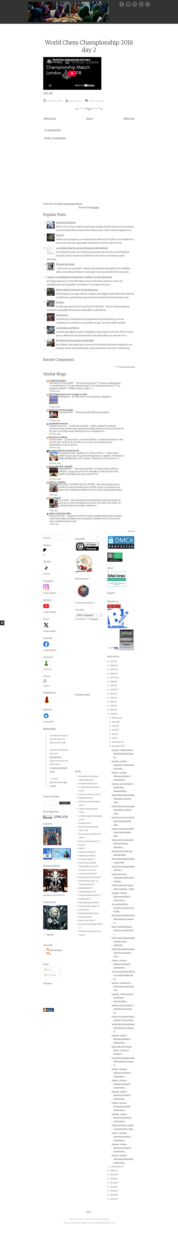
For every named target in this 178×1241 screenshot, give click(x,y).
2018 (112, 714)
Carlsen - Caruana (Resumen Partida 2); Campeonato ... (121, 776)
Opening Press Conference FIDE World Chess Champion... (123, 843)
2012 (112, 689)
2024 (112, 1191)
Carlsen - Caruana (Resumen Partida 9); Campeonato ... (121, 1106)
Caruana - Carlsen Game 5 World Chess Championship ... (122, 997)
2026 (112, 1199)
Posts (48, 970)
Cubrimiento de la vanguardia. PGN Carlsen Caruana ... (123, 877)
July (113, 738)
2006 (112, 665)
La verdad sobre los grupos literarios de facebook (82, 248)
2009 (112, 677)
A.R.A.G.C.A (88, 1219)
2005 (112, 661)
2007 (112, 669)
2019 (112, 1171)
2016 (112, 706)
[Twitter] (135, 4)
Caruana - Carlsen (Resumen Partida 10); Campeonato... (121, 1117)
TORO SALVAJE (57, 380)
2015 (112, 702)
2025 (112, 1195)
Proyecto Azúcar (58, 437)
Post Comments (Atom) (69, 203)
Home (89, 118)
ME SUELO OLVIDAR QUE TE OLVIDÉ (77, 484)
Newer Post (50, 118)
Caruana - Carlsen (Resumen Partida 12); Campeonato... (122, 1147)
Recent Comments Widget (127, 367)
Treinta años (56, 439)
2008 (112, 673)
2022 (112, 1183)
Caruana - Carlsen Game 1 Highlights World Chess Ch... (122, 753)
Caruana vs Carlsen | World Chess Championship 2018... (123, 821)
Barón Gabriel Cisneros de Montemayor (77, 289)
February (116, 718)
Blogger (95, 207)
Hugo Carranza (75, 101)
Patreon (50, 934)
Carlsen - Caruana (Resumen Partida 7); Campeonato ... (121, 1084)
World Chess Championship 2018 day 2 (89, 46)
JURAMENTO (65, 468)
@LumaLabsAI (55, 757)
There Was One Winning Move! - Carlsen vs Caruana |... (122, 1050)
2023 (112, 1187)
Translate (94, 619)
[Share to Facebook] (51, 93)
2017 (112, 710)
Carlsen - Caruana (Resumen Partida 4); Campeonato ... (121, 964)
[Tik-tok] (147, 4)
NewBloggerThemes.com (105, 1223)
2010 (112, 681)
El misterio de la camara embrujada (75, 340)
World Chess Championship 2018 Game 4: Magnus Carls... (123, 952)
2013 (112, 694)
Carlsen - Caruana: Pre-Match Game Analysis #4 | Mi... (123, 986)
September (116, 742)
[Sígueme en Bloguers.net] (118, 627)
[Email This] (44, 93)
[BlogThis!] (46, 93)
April (114, 726)
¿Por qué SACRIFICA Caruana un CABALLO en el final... (123, 907)
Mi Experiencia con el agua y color (68, 394)
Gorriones (64, 500)
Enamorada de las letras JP (64, 450)
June (114, 734)
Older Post (128, 118)
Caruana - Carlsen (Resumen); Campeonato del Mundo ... (123, 764)
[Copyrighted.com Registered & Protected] (114, 561)
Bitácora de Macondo (61, 410)
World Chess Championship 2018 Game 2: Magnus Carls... (123, 810)
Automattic (75, 1223)
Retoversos (62, 315)
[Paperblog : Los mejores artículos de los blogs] (113, 649)
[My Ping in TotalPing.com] (127, 649)
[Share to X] (49, 93)
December (116, 1167)
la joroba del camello (60, 466)
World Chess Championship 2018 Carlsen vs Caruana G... (123, 919)
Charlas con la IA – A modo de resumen (69, 426)
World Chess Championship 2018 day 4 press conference (123, 941)
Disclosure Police (82, 694)
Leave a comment (96, 101)
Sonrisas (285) (66, 412)
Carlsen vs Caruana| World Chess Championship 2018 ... (123, 832)
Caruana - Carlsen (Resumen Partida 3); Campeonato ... (121, 896)
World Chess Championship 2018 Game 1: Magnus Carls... (123, 798)
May (114, 730)
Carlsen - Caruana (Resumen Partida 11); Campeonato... (121, 1136)
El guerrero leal (57, 515)
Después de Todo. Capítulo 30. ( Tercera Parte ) (82, 453)
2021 (112, 1179)
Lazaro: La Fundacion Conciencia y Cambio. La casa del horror (79, 277)
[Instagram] (142, 4)
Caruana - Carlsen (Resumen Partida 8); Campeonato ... (121, 1095)
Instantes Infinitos (66, 222)
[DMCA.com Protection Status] (121, 549)
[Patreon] (129, 4)
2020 (112, 1175)
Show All (131, 531)
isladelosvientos (58, 423)
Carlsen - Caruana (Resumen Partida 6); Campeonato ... (121, 1072)
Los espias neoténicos (67, 327)
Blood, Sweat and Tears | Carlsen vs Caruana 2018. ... (123, 930)
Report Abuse (49, 728)
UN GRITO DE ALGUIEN (61, 383)
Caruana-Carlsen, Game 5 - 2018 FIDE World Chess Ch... (123, 1008)
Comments (51, 975)
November (116, 746)
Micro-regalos (57, 482)
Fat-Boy (60, 302)
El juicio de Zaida (65, 264)
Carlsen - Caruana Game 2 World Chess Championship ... (122, 787)
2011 (111, 685)
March (114, 722)
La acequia (55, 497)
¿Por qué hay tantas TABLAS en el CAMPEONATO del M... (123, 975)
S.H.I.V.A (60, 235)
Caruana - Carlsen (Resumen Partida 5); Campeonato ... (121, 1039)
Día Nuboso (64, 396)
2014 (112, 698)
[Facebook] (122, 4)
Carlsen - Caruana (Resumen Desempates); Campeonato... (123, 1159)
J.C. (50, 954)
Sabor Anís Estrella (60, 513)
